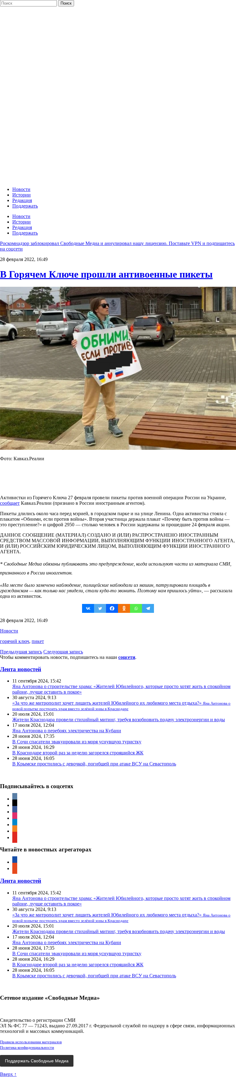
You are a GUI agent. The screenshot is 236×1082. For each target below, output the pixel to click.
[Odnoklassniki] (124, 608)
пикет (38, 641)
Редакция (22, 200)
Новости (21, 189)
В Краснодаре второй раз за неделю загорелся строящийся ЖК (78, 752)
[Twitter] (100, 608)
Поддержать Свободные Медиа (37, 1060)
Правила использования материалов (31, 1042)
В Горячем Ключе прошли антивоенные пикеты (106, 274)
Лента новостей (20, 669)
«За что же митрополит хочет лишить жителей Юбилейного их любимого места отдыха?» (121, 705)
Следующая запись (63, 651)
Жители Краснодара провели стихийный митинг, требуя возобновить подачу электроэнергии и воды (118, 719)
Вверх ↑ (8, 1074)
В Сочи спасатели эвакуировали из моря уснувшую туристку (76, 741)
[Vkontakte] (88, 608)
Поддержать (25, 205)
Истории (21, 194)
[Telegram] (148, 608)
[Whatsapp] (136, 608)
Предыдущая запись (21, 651)
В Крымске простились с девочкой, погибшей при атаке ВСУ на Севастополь (94, 763)
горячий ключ (14, 641)
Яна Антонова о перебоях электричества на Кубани (66, 730)
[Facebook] (112, 608)
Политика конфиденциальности (27, 1047)
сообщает (10, 503)
